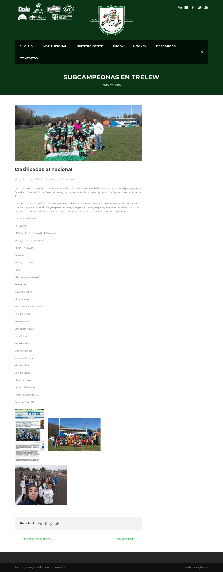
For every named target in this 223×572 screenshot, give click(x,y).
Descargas (166, 46)
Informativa (45, 179)
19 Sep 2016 (25, 179)
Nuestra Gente (90, 46)
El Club (26, 46)
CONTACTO (29, 58)
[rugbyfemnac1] (78, 133)
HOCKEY (139, 46)
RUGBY (118, 46)
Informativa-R (67, 179)
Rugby (55, 179)
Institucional (55, 46)
